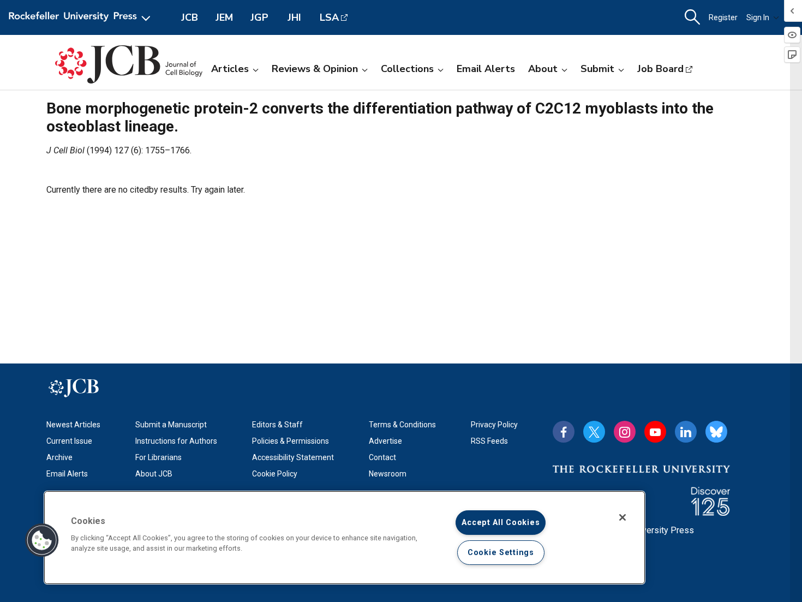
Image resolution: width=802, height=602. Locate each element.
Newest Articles (73, 424)
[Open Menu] (81, 17)
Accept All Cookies (501, 522)
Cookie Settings (501, 552)
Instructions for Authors (176, 441)
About (543, 69)
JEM (224, 17)
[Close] (623, 517)
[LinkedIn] (686, 432)
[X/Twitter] (594, 432)
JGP (259, 17)
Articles (230, 69)
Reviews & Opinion (315, 69)
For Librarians (158, 457)
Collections (407, 69)
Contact (382, 457)
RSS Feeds (489, 441)
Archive (59, 457)
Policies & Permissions (290, 441)
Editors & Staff (277, 424)
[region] (344, 538)
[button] (42, 540)
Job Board (660, 69)
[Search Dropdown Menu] (692, 17)
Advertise (385, 441)
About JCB (153, 473)
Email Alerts (486, 69)
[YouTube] (655, 432)
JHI (294, 17)
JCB (189, 17)
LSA (329, 17)
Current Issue (69, 441)
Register (723, 17)
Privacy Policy (494, 424)
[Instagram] (625, 432)
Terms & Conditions (402, 424)
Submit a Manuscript (171, 424)
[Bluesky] (716, 432)
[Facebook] (563, 432)
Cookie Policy (274, 473)
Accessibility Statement (293, 457)
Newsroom (387, 473)
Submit (597, 69)
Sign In (757, 17)
